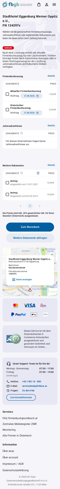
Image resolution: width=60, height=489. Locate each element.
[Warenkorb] (39, 4)
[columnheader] (20, 133)
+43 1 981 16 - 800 (31, 381)
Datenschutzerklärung (16, 470)
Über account (10, 457)
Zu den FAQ (28, 390)
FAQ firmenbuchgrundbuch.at (20, 418)
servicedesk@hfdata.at (34, 386)
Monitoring (9, 429)
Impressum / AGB (13, 463)
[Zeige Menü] (54, 4)
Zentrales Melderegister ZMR (20, 424)
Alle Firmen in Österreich (17, 435)
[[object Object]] (38, 173)
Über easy (8, 451)
